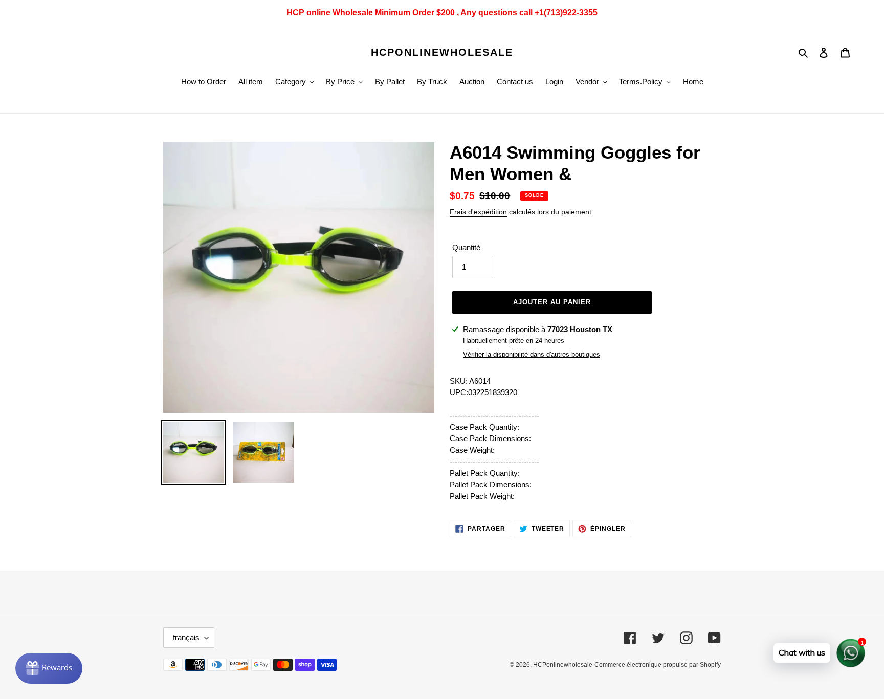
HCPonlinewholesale (442, 52)
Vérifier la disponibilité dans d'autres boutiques (531, 354)
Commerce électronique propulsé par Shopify (657, 664)
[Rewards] (48, 668)
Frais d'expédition (478, 212)
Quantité (466, 247)
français (186, 637)
